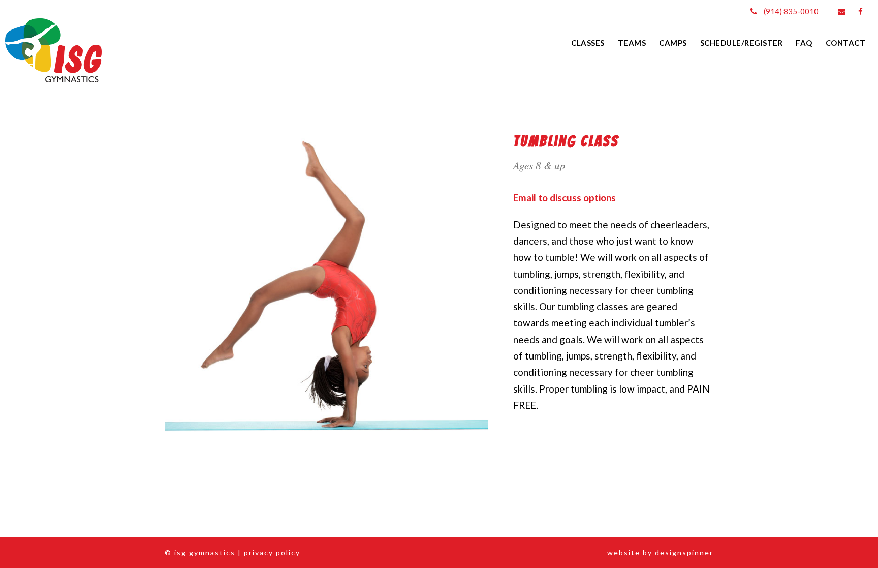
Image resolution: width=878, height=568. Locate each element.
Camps (673, 42)
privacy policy (272, 552)
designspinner (684, 552)
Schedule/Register (741, 42)
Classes (588, 42)
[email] (841, 11)
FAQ (804, 42)
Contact (846, 42)
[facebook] (860, 11)
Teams (632, 42)
